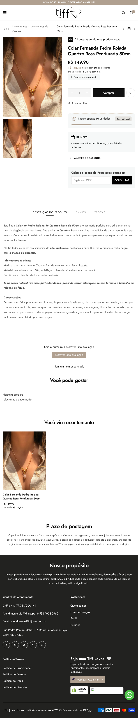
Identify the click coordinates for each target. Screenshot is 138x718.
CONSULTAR (122, 180)
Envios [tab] (81, 212)
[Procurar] (123, 13)
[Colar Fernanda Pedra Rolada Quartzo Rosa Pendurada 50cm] (24, 460)
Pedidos (75, 625)
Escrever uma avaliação (69, 355)
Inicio (6, 29)
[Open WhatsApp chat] (129, 695)
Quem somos (78, 606)
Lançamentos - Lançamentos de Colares (30, 29)
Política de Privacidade (17, 668)
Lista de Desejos (80, 612)
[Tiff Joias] (69, 12)
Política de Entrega (14, 674)
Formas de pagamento (85, 77)
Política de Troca (13, 681)
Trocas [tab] (100, 212)
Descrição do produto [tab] (50, 212)
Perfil (73, 618)
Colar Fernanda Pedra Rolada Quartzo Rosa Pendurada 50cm (21, 497)
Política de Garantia (15, 687)
